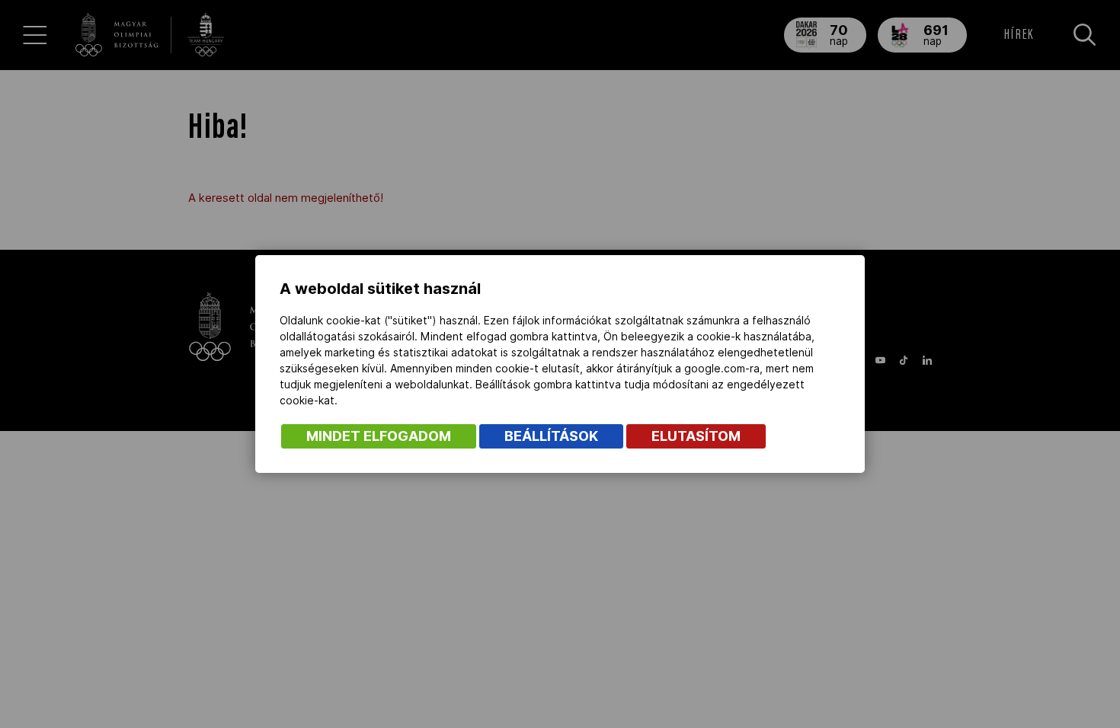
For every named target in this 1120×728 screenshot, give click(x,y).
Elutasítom (696, 436)
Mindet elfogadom (378, 436)
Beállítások (551, 436)
